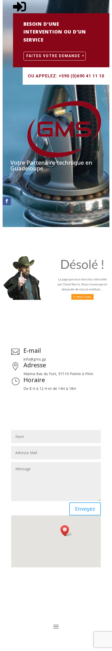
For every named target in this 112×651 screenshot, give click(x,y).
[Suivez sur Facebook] (7, 201)
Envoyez (85, 508)
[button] (66, 530)
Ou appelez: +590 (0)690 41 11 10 (66, 76)
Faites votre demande (53, 56)
